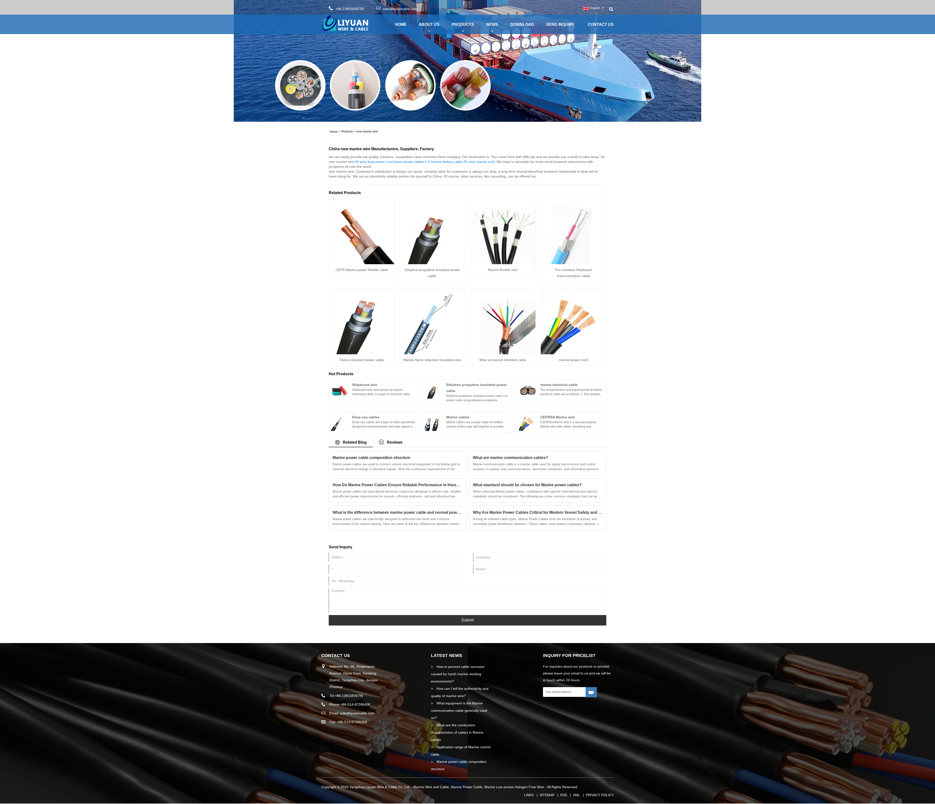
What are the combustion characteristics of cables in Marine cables (457, 732)
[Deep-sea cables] (339, 422)
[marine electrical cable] (527, 390)
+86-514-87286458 (355, 704)
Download (522, 24)
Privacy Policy (600, 795)
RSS (563, 795)
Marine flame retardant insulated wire (432, 360)
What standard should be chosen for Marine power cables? (527, 485)
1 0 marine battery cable (443, 162)
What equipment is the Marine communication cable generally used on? (459, 710)
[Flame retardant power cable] (361, 321)
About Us (429, 24)
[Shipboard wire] (339, 390)
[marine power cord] (573, 321)
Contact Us (601, 24)
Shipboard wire (364, 385)
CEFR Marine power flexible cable (362, 270)
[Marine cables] (433, 422)
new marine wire (367, 131)
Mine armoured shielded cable (502, 360)
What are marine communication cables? (510, 458)
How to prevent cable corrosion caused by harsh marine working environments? (458, 674)
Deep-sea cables (366, 417)
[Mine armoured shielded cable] (502, 321)
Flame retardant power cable (361, 360)
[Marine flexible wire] (502, 231)
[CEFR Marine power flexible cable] (361, 231)
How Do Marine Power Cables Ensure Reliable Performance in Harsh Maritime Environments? (397, 485)
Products (463, 24)
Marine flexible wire (503, 270)
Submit (467, 620)
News (492, 24)
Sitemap (547, 795)
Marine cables (457, 417)
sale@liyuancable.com (400, 9)
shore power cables (409, 162)
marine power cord (573, 360)
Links (529, 795)
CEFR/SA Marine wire (557, 417)
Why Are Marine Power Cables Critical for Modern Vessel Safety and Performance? (537, 512)
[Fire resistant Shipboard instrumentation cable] (573, 231)
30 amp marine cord (479, 162)
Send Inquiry (560, 24)
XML (576, 795)
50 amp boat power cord (374, 162)
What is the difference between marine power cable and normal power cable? (397, 512)
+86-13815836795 (349, 696)
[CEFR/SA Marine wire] (527, 422)
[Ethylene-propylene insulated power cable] (432, 231)
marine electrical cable (559, 385)
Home (401, 24)
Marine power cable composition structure (371, 458)
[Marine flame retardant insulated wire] (432, 321)
